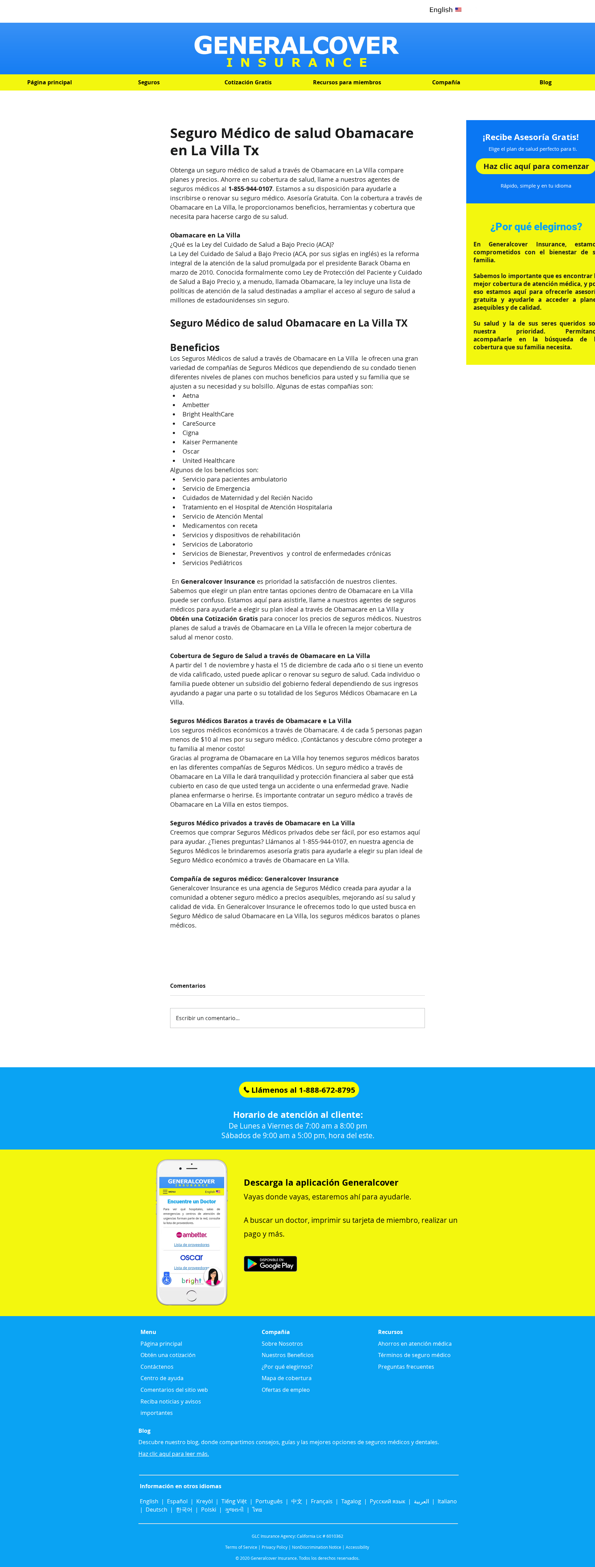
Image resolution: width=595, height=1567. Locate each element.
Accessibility (357, 1547)
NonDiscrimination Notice (316, 1547)
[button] (148, 82)
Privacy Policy (275, 1547)
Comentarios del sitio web (174, 1390)
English (150, 1501)
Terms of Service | (243, 1547)
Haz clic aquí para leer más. (173, 1454)
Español (177, 1501)
